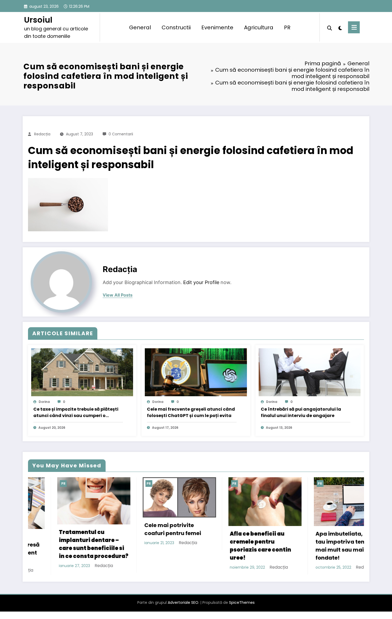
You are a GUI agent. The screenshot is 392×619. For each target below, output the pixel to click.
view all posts (118, 295)
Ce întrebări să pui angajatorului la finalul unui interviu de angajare (301, 412)
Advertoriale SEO (183, 602)
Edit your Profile (201, 282)
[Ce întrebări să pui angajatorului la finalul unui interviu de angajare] (310, 372)
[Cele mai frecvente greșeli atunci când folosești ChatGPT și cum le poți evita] (196, 372)
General (140, 27)
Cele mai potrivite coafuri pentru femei (129, 529)
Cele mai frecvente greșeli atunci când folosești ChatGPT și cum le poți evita (191, 412)
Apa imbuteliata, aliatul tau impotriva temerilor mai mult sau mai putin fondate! (305, 545)
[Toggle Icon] (354, 27)
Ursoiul (38, 20)
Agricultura (258, 27)
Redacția (42, 134)
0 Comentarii (121, 134)
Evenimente (217, 27)
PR (287, 27)
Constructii (176, 27)
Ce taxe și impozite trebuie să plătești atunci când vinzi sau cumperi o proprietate (75, 412)
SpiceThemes (242, 602)
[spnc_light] (340, 27)
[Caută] (329, 27)
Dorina (44, 401)
